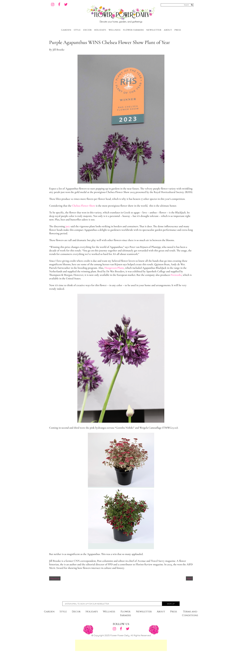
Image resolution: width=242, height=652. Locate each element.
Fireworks (176, 275)
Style (77, 29)
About (168, 29)
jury (67, 226)
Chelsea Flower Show (83, 205)
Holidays (100, 29)
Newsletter (153, 29)
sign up (171, 604)
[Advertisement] (121, 645)
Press (177, 29)
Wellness (114, 29)
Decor (87, 29)
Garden (66, 29)
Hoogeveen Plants (114, 267)
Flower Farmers (133, 29)
